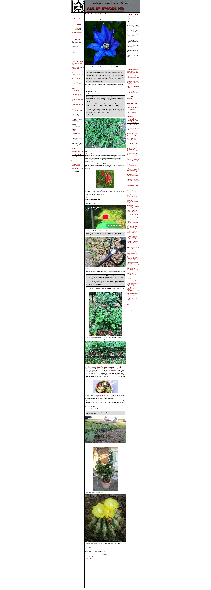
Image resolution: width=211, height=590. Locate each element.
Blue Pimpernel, (116, 190)
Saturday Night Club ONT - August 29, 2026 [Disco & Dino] (77, 96)
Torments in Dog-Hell (131, 211)
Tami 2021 (74, 125)
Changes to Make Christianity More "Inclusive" (132, 202)
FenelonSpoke (129, 16)
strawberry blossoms (92, 396)
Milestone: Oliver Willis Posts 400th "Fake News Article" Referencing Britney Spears (132, 242)
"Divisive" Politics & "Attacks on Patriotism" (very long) (133, 301)
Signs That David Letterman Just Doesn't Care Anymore (133, 181)
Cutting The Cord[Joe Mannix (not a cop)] (76, 157)
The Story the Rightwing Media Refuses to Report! (133, 284)
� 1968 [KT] (87, 13)
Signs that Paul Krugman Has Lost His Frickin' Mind (132, 172)
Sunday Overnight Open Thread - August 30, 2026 (78, 68)
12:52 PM (97, 556)
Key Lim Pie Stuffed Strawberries (103, 395)
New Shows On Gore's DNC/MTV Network (131, 149)
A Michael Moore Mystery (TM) (133, 290)
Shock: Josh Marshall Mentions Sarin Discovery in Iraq (133, 258)
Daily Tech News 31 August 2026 (133, 71)
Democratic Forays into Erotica (133, 147)
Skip (127, 37)
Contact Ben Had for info (76, 175)
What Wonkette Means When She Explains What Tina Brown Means (133, 266)
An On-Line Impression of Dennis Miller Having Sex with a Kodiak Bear (133, 281)
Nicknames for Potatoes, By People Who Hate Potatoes (133, 151)
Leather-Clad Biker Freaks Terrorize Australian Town (132, 260)
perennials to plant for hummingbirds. (107, 156)
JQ (127, 34)
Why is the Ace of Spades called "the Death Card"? (133, 115)
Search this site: (130, 98)
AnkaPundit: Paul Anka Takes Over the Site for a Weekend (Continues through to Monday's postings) (133, 135)
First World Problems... (76, 78)
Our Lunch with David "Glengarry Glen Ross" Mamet (132, 286)
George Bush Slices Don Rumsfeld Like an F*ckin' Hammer (131, 139)
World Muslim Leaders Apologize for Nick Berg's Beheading (133, 235)
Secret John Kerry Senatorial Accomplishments (132, 204)
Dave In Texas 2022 (75, 120)
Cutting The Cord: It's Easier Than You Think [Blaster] (76, 161)
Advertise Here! (78, 19)
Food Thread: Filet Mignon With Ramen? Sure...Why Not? (78, 75)
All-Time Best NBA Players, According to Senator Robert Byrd (132, 175)
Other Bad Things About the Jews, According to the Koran (132, 178)
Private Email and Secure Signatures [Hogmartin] (76, 165)
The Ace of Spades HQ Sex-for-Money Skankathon (133, 218)
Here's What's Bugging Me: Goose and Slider (132, 272)
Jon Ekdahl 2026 (75, 108)
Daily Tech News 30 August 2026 (133, 88)
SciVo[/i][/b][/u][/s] (130, 58)
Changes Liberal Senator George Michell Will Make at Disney (133, 209)
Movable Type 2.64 (130, 310)
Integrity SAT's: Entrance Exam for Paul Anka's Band (133, 129)
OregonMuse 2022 (75, 123)
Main (92, 13)
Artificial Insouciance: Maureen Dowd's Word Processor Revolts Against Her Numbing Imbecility (133, 248)
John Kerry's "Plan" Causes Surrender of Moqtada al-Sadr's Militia (133, 232)
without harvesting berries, (102, 367)
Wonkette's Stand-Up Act (131, 268)
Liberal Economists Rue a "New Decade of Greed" (133, 245)
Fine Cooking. (111, 370)
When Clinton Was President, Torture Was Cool (132, 263)
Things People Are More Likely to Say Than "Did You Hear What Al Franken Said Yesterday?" (133, 169)
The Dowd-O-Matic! (131, 292)
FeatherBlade (129, 49)
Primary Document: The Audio (133, 124)
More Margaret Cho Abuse (132, 223)
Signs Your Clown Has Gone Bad (133, 158)
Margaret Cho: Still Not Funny (132, 225)
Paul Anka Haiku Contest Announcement (131, 126)
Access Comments (88, 558)
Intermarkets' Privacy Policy (76, 22)
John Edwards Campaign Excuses (133, 206)
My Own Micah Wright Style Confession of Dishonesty (132, 275)
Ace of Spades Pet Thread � (100, 13)
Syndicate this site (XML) (131, 306)
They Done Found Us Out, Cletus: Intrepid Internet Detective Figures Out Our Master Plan (133, 255)
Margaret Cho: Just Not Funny (132, 222)
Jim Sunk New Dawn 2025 (77, 110)
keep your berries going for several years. (109, 400)
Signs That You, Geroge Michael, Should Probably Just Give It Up (133, 160)
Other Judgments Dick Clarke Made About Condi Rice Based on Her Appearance (132, 189)
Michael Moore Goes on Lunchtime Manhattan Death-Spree (132, 239)
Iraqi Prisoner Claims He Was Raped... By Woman (132, 227)
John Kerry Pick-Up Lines (132, 207)
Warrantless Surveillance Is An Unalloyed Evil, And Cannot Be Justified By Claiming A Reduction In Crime (78, 82)
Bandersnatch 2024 (75, 113)
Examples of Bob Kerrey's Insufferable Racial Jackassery (132, 183)
